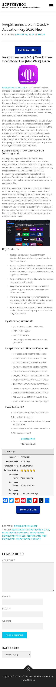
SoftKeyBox (14, 4)
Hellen (41, 34)
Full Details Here (28, 50)
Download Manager (25, 526)
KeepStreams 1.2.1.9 (38, 530)
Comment (8, 560)
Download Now (28, 439)
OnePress (39, 676)
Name (6, 596)
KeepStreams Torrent (28, 539)
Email (6, 608)
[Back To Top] (28, 669)
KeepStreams (19, 530)
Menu (51, 5)
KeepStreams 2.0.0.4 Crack (13, 87)
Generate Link (28, 509)
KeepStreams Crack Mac (15, 533)
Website (7, 621)
